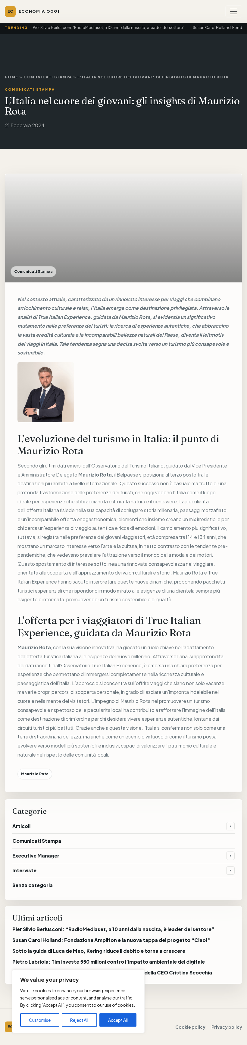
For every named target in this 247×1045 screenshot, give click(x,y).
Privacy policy (226, 1027)
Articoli (21, 826)
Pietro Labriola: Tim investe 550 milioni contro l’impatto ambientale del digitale (108, 961)
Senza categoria (32, 885)
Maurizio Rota (134, 317)
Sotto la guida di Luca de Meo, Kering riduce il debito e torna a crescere (98, 951)
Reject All (79, 1020)
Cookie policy (190, 1027)
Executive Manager (35, 855)
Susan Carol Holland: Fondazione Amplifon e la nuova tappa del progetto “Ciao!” (111, 940)
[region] (78, 1001)
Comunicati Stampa (47, 77)
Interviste (24, 870)
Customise (40, 1020)
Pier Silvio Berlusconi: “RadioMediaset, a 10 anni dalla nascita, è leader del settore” (108, 27)
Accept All (118, 1020)
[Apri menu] (233, 11)
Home (11, 77)
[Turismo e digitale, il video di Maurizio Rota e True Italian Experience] (123, 392)
